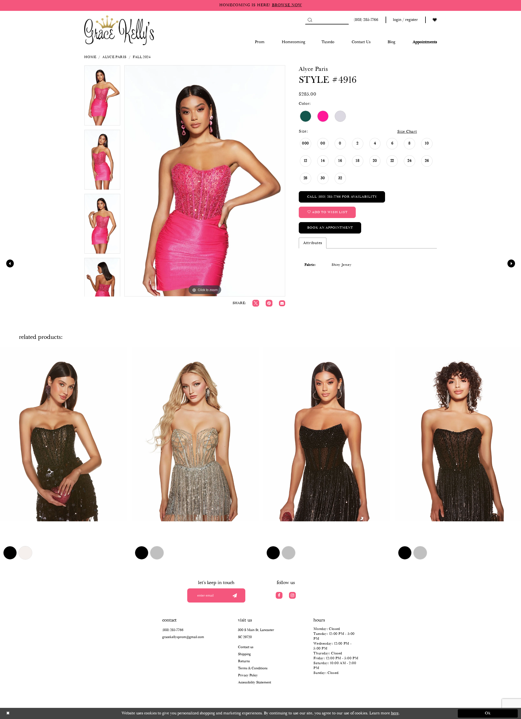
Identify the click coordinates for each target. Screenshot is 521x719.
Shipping (244, 654)
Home (90, 57)
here (395, 713)
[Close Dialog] (33, 713)
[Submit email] (234, 595)
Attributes (312, 243)
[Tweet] (255, 303)
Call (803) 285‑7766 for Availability (342, 197)
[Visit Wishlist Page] (435, 20)
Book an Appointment (330, 228)
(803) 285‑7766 (172, 630)
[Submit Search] (309, 19)
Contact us (245, 647)
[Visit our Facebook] (279, 595)
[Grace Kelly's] (119, 29)
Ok (488, 713)
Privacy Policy (248, 675)
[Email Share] (282, 303)
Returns (244, 661)
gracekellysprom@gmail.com (183, 637)
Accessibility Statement (254, 682)
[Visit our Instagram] (292, 595)
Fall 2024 (142, 57)
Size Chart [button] (407, 131)
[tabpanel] (102, 97)
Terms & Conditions (253, 668)
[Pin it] (269, 303)
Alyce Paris (114, 57)
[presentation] (63, 434)
